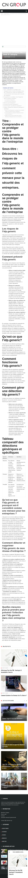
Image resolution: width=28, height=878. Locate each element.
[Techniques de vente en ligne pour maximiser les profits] (14, 736)
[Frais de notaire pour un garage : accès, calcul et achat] (4, 868)
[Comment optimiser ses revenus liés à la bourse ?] (14, 683)
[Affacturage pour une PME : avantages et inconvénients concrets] (18, 861)
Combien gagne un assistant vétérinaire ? (12, 718)
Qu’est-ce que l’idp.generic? (10, 102)
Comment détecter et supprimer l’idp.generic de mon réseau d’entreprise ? (14, 113)
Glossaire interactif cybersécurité (8, 817)
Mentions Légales (5, 812)
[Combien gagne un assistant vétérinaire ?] (14, 712)
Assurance (4, 831)
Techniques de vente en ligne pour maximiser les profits (13, 746)
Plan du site (3, 814)
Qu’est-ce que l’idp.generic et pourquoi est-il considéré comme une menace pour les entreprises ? (14, 111)
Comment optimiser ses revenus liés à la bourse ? (14, 695)
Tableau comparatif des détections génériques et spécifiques (14, 108)
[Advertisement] (14, 31)
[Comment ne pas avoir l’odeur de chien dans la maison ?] (14, 781)
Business (4, 835)
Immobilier (4, 838)
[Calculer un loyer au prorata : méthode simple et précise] (4, 862)
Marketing (4, 841)
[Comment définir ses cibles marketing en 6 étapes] (4, 856)
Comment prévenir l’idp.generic (10, 101)
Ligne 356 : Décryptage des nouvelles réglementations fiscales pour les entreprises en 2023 (14, 766)
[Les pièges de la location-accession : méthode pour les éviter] (4, 851)
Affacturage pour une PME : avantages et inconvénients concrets (16, 872)
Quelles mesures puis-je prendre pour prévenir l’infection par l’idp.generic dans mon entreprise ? (13, 116)
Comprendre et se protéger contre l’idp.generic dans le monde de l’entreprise (13, 98)
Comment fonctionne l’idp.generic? (11, 104)
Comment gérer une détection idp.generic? (13, 105)
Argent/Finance (5, 693)
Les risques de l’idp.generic (10, 99)
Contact (3, 815)
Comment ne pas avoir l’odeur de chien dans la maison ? (13, 787)
